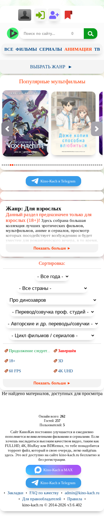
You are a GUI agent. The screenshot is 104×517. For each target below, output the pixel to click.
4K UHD (65, 371)
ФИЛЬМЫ (26, 49)
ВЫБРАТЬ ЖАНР (51, 66)
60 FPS (15, 371)
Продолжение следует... (29, 351)
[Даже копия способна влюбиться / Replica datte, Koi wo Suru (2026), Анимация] (73, 155)
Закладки (15, 493)
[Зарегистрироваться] (54, 15)
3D (60, 361)
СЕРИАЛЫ (50, 49)
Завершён (67, 351)
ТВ (97, 49)
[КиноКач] (13, 33)
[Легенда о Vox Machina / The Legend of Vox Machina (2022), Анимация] (25, 155)
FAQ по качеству (44, 493)
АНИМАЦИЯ (78, 49)
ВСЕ (8, 49)
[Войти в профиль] (26, 15)
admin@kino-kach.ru (82, 493)
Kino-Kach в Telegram (57, 181)
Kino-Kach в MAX (58, 470)
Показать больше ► (52, 248)
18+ (12, 361)
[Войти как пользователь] (40, 15)
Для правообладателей (41, 499)
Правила (74, 499)
